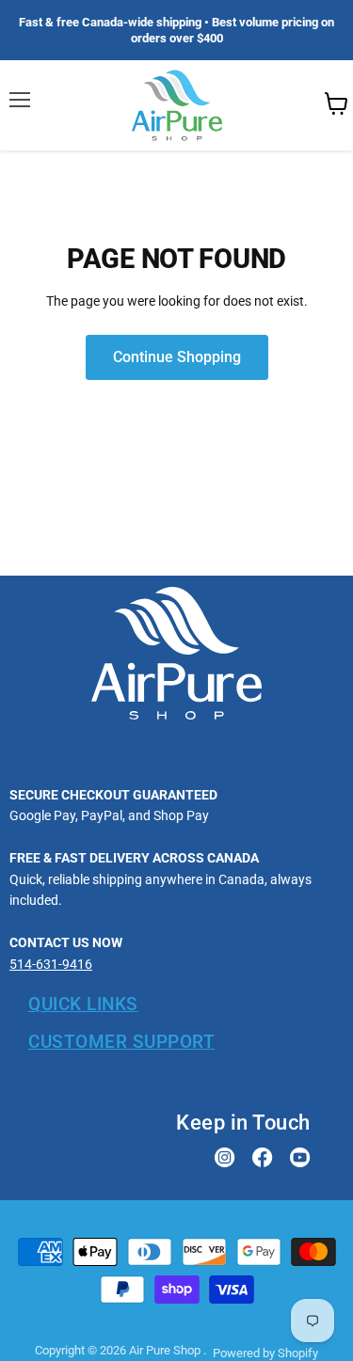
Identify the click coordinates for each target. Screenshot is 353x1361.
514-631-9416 (50, 964)
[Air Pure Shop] (176, 714)
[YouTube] (300, 1158)
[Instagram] (225, 1158)
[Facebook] (262, 1158)
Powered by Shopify (265, 1353)
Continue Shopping (177, 357)
